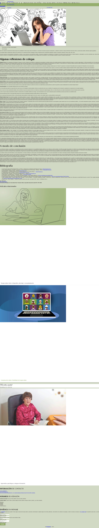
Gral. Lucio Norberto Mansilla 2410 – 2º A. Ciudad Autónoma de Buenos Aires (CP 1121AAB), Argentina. (17, 492)
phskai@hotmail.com (39, 171)
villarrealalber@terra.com (47, 169)
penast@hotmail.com (32, 173)
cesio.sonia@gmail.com (4, 491)
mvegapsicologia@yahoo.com (24, 172)
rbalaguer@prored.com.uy (46, 168)
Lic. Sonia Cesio (49, 7)
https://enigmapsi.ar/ (3, 181)
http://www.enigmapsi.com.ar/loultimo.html (45, 175)
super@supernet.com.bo (27, 174)
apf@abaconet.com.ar (22, 170)
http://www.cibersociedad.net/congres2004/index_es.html (12, 178)
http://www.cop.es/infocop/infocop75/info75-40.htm (60, 176)
